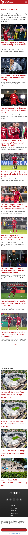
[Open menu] (26, 2)
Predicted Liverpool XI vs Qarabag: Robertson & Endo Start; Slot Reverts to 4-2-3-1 (14, 174)
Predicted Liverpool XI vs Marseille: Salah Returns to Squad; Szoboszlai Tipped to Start (13, 303)
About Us (14, 510)
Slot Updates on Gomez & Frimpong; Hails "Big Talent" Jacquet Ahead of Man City (14, 77)
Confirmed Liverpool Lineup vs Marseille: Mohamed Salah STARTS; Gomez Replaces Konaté (13, 270)
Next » (16, 344)
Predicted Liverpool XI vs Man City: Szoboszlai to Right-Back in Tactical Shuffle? (13, 45)
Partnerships (14, 513)
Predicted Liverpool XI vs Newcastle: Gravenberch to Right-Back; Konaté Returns (13, 110)
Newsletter (14, 505)
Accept (14, 529)
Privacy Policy (17, 533)
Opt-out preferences (11, 533)
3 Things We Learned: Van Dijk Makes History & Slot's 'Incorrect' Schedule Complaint (12, 143)
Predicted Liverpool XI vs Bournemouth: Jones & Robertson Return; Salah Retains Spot (13, 238)
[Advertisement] (14, 356)
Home (2, 5)
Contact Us (14, 508)
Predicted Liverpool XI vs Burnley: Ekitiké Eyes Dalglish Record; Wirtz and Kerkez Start (13, 334)
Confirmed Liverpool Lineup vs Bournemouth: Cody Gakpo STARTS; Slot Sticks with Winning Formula (14, 207)
